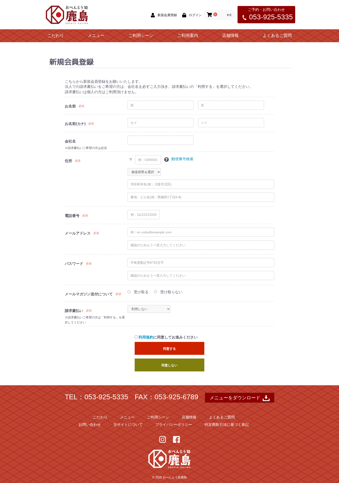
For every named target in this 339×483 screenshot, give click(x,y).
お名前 (70, 106)
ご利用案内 (187, 35)
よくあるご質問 (277, 35)
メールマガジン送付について (89, 294)
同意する (169, 348)
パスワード (74, 264)
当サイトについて (128, 425)
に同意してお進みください (168, 337)
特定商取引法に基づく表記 (227, 425)
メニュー (96, 35)
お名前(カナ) (75, 124)
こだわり (55, 35)
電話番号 (72, 216)
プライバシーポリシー (173, 425)
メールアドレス (78, 233)
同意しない (169, 365)
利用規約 (146, 337)
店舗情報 (230, 35)
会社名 (70, 141)
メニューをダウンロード (235, 397)
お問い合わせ (90, 425)
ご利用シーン (140, 35)
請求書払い (74, 311)
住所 (68, 161)
